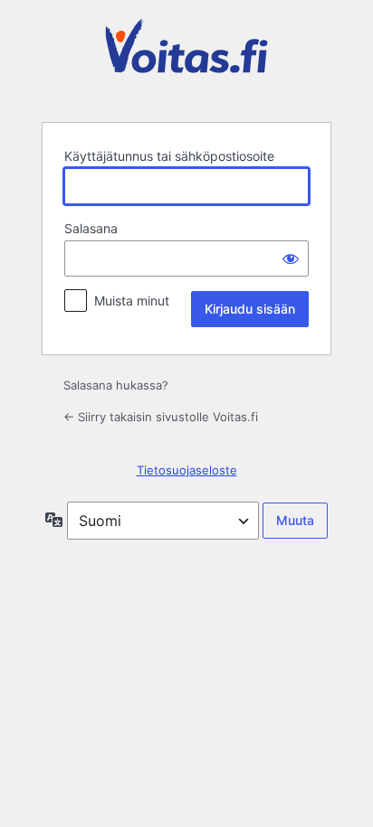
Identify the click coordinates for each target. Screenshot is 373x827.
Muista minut (131, 300)
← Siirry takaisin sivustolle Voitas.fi (160, 416)
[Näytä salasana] (291, 258)
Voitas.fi (186, 59)
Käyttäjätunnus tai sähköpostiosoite (169, 156)
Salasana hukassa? (115, 385)
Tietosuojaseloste (187, 470)
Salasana (91, 228)
